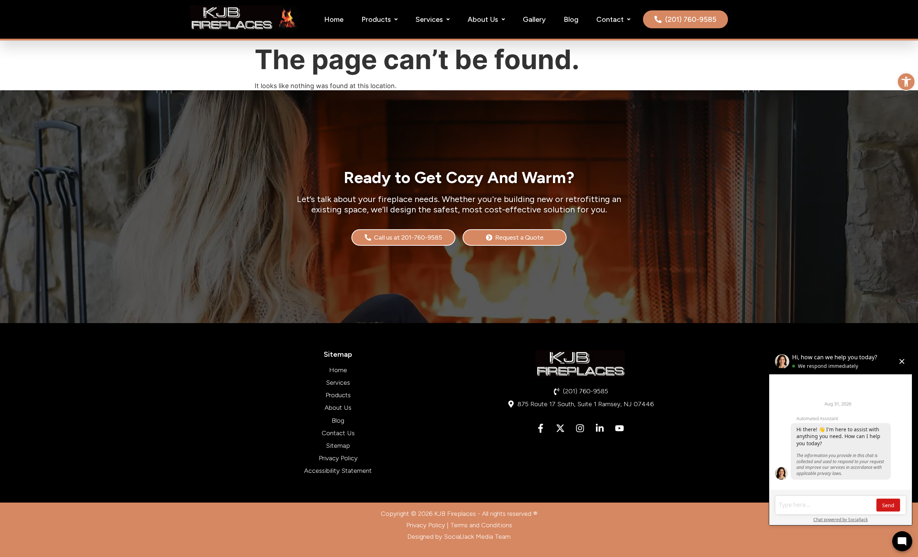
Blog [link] (571, 19)
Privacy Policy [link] (425, 525)
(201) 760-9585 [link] (690, 19)
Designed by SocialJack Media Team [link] (459, 537)
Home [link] (334, 19)
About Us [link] (483, 19)
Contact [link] (610, 19)
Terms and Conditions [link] (481, 525)
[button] (379, 19)
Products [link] (376, 19)
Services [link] (429, 19)
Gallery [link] (534, 19)
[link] (906, 82)
